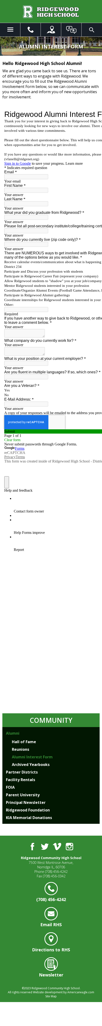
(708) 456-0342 (54, 876)
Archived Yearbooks (31, 764)
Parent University (23, 794)
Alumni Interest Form (32, 757)
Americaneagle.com (80, 992)
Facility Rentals (20, 779)
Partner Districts (22, 772)
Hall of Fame (24, 741)
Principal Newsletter (26, 802)
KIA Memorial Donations (29, 817)
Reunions (20, 749)
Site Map (51, 996)
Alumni (12, 733)
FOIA (10, 787)
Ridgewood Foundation (28, 810)
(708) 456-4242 (56, 871)
